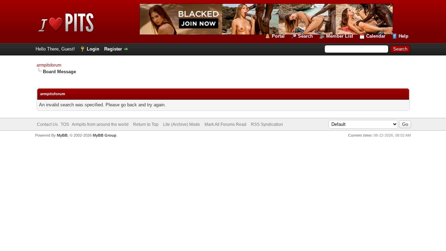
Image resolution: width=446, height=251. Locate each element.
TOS (65, 124)
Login (93, 49)
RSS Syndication (267, 124)
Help (403, 36)
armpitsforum (49, 65)
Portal (278, 36)
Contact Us (47, 124)
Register (113, 49)
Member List (339, 36)
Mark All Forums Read (225, 124)
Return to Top (146, 124)
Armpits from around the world (100, 124)
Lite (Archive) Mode (181, 124)
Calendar (375, 36)
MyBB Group (104, 135)
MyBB (62, 135)
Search (305, 36)
